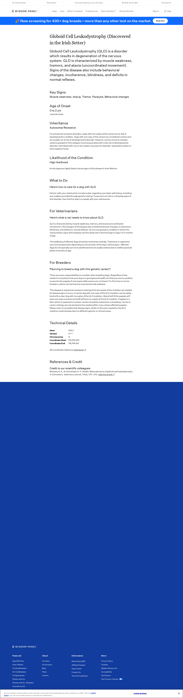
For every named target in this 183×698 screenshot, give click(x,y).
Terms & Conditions (80, 676)
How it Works (17, 665)
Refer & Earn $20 (131, 3)
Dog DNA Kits (18, 661)
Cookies (104, 665)
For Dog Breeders (19, 668)
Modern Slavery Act (109, 668)
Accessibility (106, 672)
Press (44, 672)
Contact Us (76, 672)
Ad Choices (106, 675)
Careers (45, 675)
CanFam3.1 (79, 350)
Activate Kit (166, 3)
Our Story (46, 661)
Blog (44, 668)
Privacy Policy (107, 661)
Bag (169, 11)
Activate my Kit (18, 686)
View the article (105, 374)
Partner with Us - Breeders (23, 683)
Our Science (47, 665)
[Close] (179, 693)
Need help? (51, 3)
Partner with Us (18, 679)
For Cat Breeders (19, 672)
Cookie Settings (140, 693)
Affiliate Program (78, 665)
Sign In (156, 11)
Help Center (76, 669)
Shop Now (160, 21)
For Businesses (18, 675)
